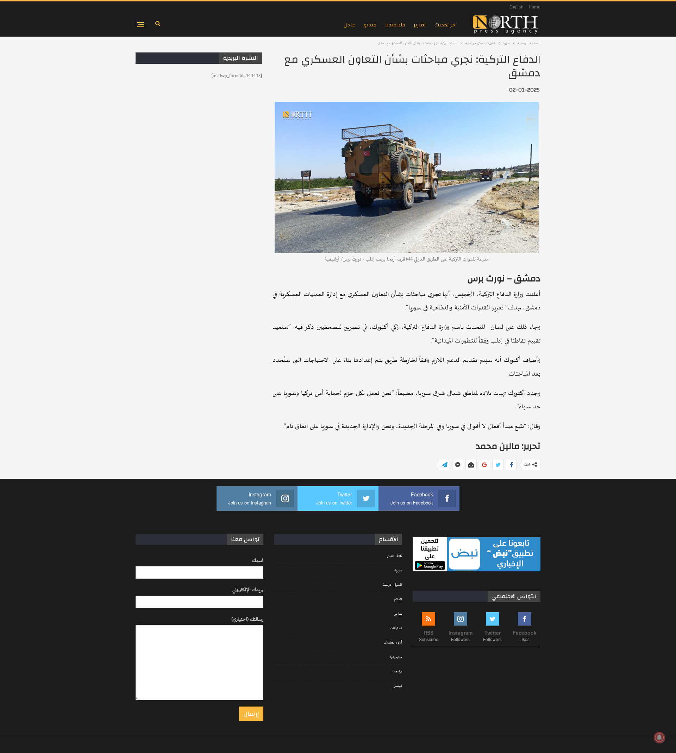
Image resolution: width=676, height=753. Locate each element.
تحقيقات (396, 628)
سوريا (398, 570)
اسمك (257, 560)
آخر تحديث (445, 25)
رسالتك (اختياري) (247, 619)
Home (534, 7)
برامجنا (397, 672)
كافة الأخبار (394, 556)
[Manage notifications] (659, 737)
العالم (398, 599)
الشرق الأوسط (392, 585)
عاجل (349, 25)
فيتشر (398, 686)
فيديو (370, 25)
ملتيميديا (395, 25)
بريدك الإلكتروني (247, 589)
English (516, 7)
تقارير (420, 25)
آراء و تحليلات (393, 643)
